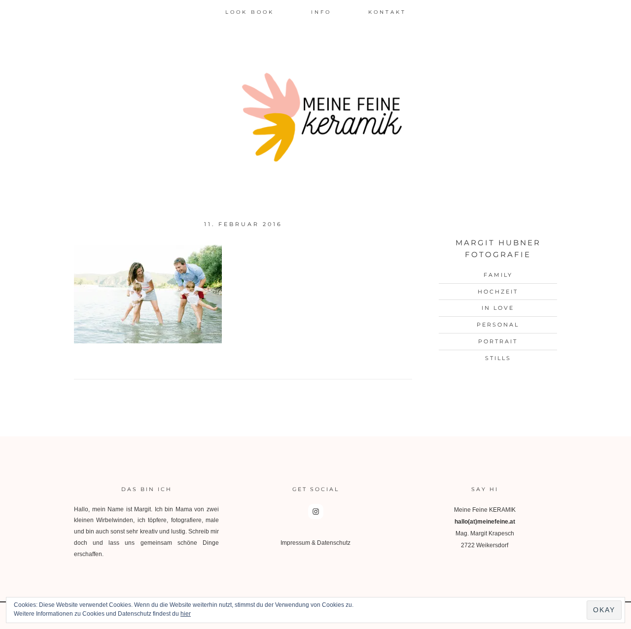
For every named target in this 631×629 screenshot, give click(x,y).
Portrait (498, 341)
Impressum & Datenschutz (315, 542)
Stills (498, 358)
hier (185, 613)
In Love (498, 307)
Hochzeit (498, 291)
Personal (498, 324)
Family (498, 274)
